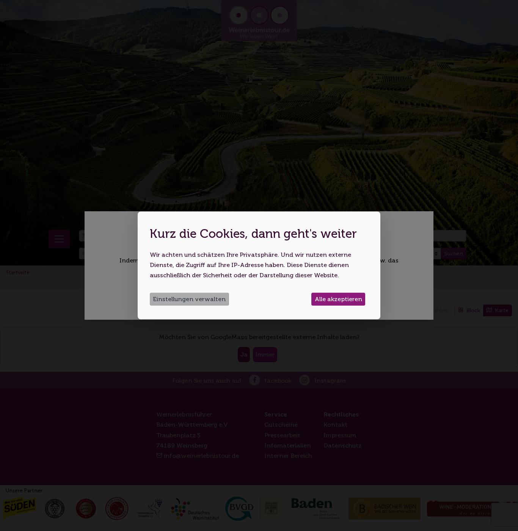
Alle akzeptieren (338, 299)
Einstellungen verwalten (189, 299)
